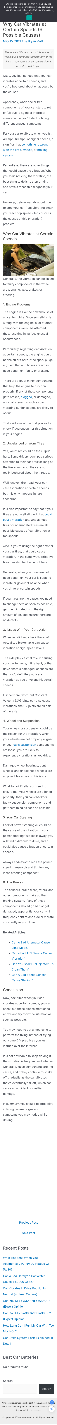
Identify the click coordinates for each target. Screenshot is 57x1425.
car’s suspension (24, 744)
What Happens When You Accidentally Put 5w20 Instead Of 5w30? (26, 1263)
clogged (26, 397)
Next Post (28, 1233)
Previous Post (28, 1222)
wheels (27, 150)
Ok (29, 17)
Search (8, 1381)
